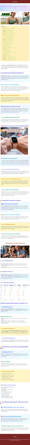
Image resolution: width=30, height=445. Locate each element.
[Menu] (1, 2)
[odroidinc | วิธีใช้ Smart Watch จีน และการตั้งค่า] (15, 1)
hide (5, 26)
